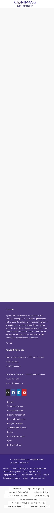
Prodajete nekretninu (15, 411)
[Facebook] (13, 392)
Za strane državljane (15, 406)
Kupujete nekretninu (15, 423)
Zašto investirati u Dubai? (17, 428)
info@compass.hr (13, 366)
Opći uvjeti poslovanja (15, 436)
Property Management (16, 415)
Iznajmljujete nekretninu (16, 419)
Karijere (10, 432)
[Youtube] (24, 392)
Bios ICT (25, 463)
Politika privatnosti (14, 445)
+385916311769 (12, 379)
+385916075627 (12, 362)
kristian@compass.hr (14, 383)
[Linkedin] (19, 392)
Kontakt (10, 402)
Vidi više (9, 343)
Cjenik (9, 441)
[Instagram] (8, 392)
